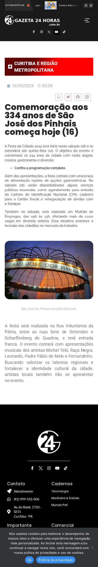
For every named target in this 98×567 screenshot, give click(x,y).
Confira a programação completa (39, 168)
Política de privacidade (56, 560)
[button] (58, 97)
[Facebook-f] (34, 32)
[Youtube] (56, 32)
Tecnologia (60, 491)
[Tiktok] (64, 32)
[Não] (92, 547)
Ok (29, 560)
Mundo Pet (59, 505)
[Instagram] (41, 32)
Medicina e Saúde (65, 498)
